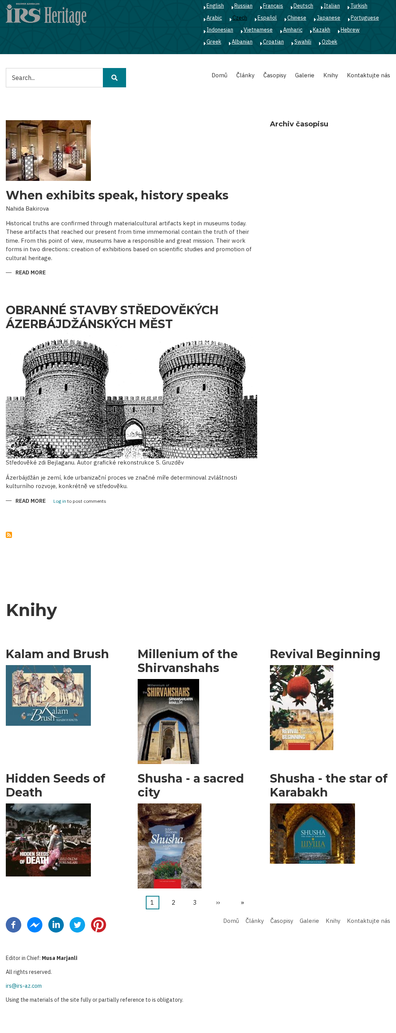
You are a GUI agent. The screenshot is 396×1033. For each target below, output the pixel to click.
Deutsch (303, 5)
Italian (332, 5)
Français (273, 5)
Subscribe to (9, 535)
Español (267, 17)
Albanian (242, 41)
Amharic (292, 29)
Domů (219, 75)
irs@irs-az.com (24, 985)
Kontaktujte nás (368, 75)
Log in (59, 501)
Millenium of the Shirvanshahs (188, 661)
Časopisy (274, 75)
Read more (30, 273)
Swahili (302, 41)
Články (245, 75)
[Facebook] (13, 924)
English (215, 5)
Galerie (304, 75)
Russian (243, 5)
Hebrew (350, 29)
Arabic (214, 17)
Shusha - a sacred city (191, 786)
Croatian (273, 41)
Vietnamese (258, 29)
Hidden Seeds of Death (55, 786)
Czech (239, 17)
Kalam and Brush (57, 654)
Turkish (358, 5)
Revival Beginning (325, 654)
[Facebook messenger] (35, 924)
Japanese (328, 17)
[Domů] (46, 13)
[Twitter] (77, 924)
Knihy (330, 75)
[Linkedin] (56, 924)
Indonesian (220, 29)
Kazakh (321, 29)
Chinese (296, 17)
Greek (214, 41)
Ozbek (329, 41)
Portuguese (365, 17)
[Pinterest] (98, 924)
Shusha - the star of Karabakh (328, 786)
